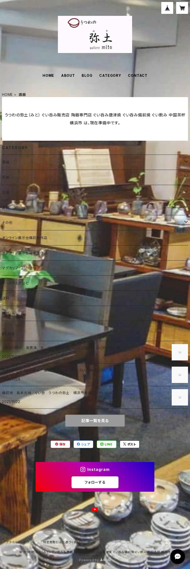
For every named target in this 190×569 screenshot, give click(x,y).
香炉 (5, 313)
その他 (7, 222)
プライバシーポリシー (20, 542)
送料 (5, 298)
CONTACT (137, 75)
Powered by (89, 560)
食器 (5, 207)
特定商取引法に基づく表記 (61, 542)
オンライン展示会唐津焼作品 (24, 253)
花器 (5, 192)
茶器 (5, 177)
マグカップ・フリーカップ (21, 268)
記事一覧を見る (95, 420)
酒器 (5, 162)
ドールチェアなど (15, 283)
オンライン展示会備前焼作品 (24, 238)
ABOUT (68, 75)
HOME (48, 75)
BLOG (87, 75)
